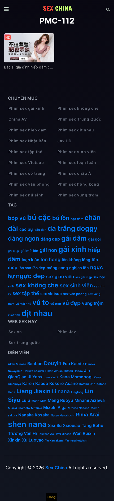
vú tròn (55, 304)
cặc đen (40, 230)
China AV (17, 119)
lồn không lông (76, 259)
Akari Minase (17, 364)
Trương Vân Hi (22, 433)
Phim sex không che (78, 108)
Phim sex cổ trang (26, 173)
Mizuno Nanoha (78, 408)
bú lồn (60, 217)
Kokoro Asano (63, 383)
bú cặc (39, 217)
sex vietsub (51, 293)
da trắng (61, 228)
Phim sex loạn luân (77, 162)
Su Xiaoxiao (68, 425)
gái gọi (94, 239)
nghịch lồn (79, 267)
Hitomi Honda (73, 371)
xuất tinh (14, 315)
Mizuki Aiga (55, 407)
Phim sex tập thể (25, 151)
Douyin (53, 363)
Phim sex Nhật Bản (27, 141)
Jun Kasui (51, 377)
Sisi (51, 425)
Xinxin (14, 440)
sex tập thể (25, 293)
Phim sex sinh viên (77, 151)
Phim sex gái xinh (26, 108)
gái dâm (74, 238)
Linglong (77, 392)
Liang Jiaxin (33, 391)
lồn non (25, 268)
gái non (48, 250)
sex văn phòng (75, 294)
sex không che (36, 285)
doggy (87, 228)
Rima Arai (87, 414)
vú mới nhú (23, 304)
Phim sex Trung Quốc (79, 119)
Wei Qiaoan (63, 434)
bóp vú (17, 218)
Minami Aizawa (89, 400)
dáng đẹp (50, 239)
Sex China (56, 467)
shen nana (27, 424)
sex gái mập (83, 277)
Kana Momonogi (76, 376)
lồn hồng (50, 259)
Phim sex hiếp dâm (27, 130)
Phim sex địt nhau (76, 130)
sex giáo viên (60, 276)
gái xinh (72, 249)
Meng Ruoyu (60, 400)
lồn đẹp (38, 268)
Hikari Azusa (54, 371)
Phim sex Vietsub (26, 162)
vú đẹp (71, 302)
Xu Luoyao (33, 440)
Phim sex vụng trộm (78, 195)
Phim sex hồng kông (78, 184)
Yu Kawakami (54, 440)
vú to (40, 302)
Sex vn (15, 331)
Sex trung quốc (24, 342)
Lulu (25, 400)
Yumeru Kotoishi (76, 440)
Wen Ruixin (84, 433)
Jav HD (65, 141)
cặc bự (26, 229)
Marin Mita (39, 401)
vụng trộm (93, 303)
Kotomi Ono (87, 384)
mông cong (57, 267)
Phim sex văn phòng (29, 184)
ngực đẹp (30, 276)
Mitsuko (36, 408)
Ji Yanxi (35, 376)
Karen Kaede (35, 383)
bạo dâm (77, 219)
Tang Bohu (92, 425)
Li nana (61, 391)
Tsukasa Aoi (46, 434)
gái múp (13, 251)
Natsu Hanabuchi (62, 415)
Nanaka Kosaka (34, 414)
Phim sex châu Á (74, 173)
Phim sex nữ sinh (26, 195)
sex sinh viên (76, 285)
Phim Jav (67, 331)
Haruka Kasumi (34, 371)
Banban (35, 363)
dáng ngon (23, 238)
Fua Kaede (73, 363)
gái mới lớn (29, 251)
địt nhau (36, 313)
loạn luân (30, 259)
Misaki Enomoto (19, 408)
